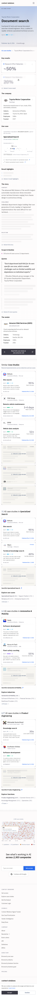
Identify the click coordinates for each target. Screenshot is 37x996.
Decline (27, 993)
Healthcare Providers (10, 701)
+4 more (32, 544)
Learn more (12, 988)
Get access (29, 868)
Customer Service (27, 798)
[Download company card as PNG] (32, 99)
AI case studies (6, 51)
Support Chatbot (25, 596)
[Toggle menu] (33, 3)
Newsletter (5, 934)
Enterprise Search (22, 599)
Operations (27, 800)
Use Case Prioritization (8, 915)
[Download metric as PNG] (32, 64)
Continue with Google (20, 874)
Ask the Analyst (6, 900)
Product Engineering (10, 798)
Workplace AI (7, 599)
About (3, 931)
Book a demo (5, 937)
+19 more (4, 704)
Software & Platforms (10, 698)
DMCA (3, 948)
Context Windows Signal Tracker (11, 912)
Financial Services (27, 698)
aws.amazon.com (14, 326)
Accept (9, 993)
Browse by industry (7, 960)
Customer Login (6, 903)
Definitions (5, 944)
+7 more (4, 803)
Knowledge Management (11, 800)
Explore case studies (8, 896)
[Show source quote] (25, 64)
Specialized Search (11, 137)
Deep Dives (5, 922)
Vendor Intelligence (7, 919)
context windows (8, 3)
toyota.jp (12, 102)
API (3, 941)
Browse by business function (10, 963)
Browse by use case (7, 956)
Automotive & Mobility (10, 695)
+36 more (4, 602)
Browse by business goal (9, 967)
